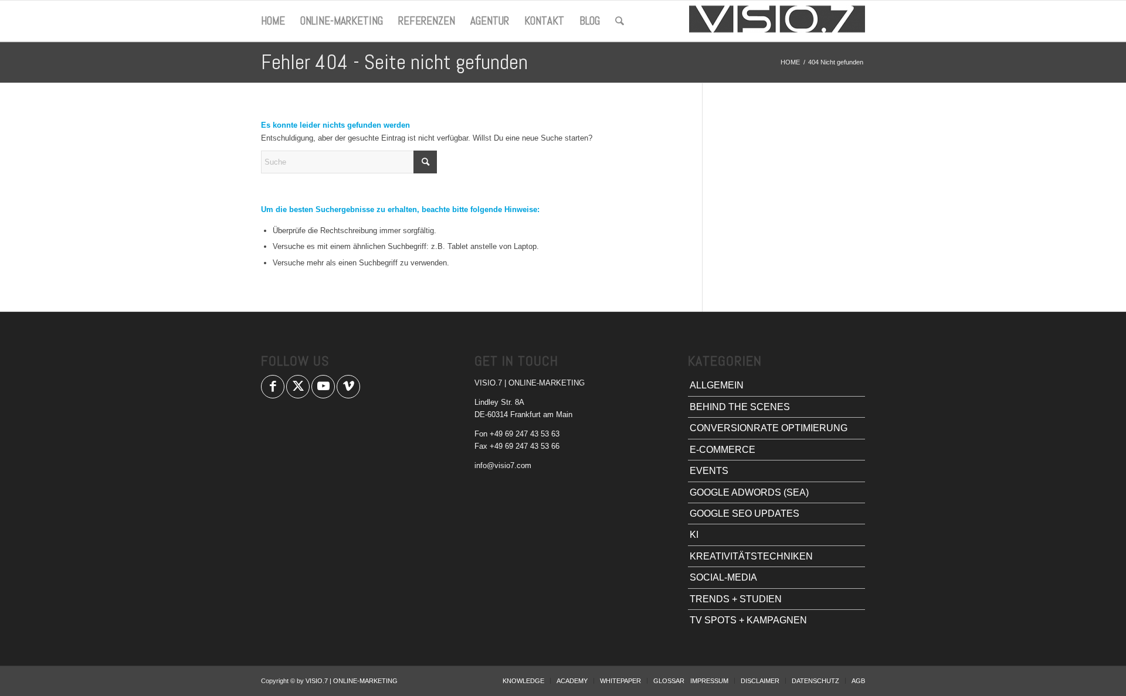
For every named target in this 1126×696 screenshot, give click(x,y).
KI (694, 535)
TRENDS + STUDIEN (736, 599)
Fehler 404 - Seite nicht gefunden (394, 62)
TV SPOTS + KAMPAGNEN (748, 620)
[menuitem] (273, 21)
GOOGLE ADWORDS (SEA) (749, 492)
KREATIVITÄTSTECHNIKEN (751, 556)
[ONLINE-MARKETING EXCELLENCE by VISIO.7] (777, 21)
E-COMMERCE (722, 450)
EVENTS (709, 471)
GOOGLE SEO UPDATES (744, 513)
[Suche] (620, 21)
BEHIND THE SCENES (740, 407)
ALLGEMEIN (717, 385)
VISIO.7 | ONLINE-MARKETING (352, 680)
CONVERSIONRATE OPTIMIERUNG (768, 428)
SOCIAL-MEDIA (723, 577)
